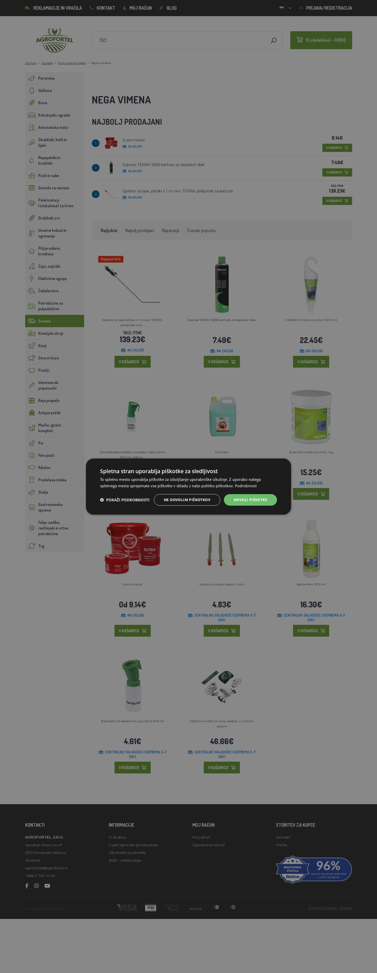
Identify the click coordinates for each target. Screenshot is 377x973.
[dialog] (188, 487)
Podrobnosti (246, 485)
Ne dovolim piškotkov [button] (187, 499)
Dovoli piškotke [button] (250, 499)
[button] (125, 500)
